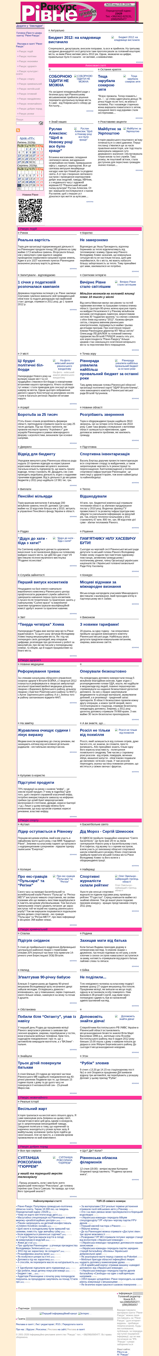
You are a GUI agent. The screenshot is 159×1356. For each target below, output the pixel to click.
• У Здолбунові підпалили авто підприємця (40, 1268)
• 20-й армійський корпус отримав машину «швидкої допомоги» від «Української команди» (110, 1266)
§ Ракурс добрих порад (33, 1146)
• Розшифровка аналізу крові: (33, 1254)
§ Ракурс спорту (28, 820)
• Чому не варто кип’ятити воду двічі (37, 1214)
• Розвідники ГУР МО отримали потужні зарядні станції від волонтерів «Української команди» (111, 1238)
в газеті (81, 1329)
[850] (53, 1257)
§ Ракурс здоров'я (29, 660)
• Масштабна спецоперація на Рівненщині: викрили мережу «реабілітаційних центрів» (45, 1219)
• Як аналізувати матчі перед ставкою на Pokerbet (108, 1256)
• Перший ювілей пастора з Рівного (100, 1226)
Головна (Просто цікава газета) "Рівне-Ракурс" (29, 34)
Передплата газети (72, 1324)
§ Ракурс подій (27, 228)
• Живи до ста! (24, 1242)
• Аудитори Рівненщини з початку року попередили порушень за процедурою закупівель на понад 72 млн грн (47, 1279)
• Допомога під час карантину (33, 1259)
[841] (52, 1254)
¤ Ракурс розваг (25, 113)
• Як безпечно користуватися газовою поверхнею (108, 1284)
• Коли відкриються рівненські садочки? (38, 1234)
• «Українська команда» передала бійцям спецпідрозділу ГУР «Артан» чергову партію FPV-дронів (108, 1220)
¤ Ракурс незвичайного (29, 103)
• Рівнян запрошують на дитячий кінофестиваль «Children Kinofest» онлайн (43, 1224)
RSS (58, 1324)
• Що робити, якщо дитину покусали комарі (40, 1270)
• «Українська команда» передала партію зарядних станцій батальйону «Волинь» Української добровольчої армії (109, 1251)
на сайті (62, 1329)
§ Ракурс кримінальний (33, 929)
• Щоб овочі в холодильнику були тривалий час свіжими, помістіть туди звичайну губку (43, 1230)
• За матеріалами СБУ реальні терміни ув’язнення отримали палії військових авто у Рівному (109, 1207)
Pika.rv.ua (122, 1352)
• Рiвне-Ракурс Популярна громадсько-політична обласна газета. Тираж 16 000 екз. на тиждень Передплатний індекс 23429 (44, 1209)
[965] (58, 1220)
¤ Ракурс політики (26, 56)
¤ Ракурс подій (25, 51)
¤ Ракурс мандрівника (29, 98)
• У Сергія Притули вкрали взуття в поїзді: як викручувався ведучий (40, 1238)
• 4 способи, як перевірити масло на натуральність (45, 1262)
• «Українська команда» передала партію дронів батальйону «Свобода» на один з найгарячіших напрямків (107, 1273)
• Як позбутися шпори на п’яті (33, 1256)
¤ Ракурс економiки (27, 61)
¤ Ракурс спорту (26, 79)
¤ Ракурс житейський (28, 88)
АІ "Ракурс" (123, 1354)
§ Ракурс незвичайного (33, 1097)
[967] (52, 1260)
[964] (60, 1215)
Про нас (20, 1329)
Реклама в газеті (25, 1324)
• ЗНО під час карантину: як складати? (38, 1251)
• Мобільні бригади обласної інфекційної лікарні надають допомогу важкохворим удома (107, 1261)
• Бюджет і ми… (25, 1273)
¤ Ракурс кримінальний (29, 83)
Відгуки (30, 1329)
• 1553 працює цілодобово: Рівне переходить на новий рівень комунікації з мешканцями (111, 1280)
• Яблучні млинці (89, 1228)
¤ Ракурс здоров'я (26, 66)
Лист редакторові (44, 1324)
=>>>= (139, 62)
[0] (50, 1212)
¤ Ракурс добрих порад (29, 108)
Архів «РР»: (27, 138)
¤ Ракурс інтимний (27, 93)
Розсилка (41, 1329)
